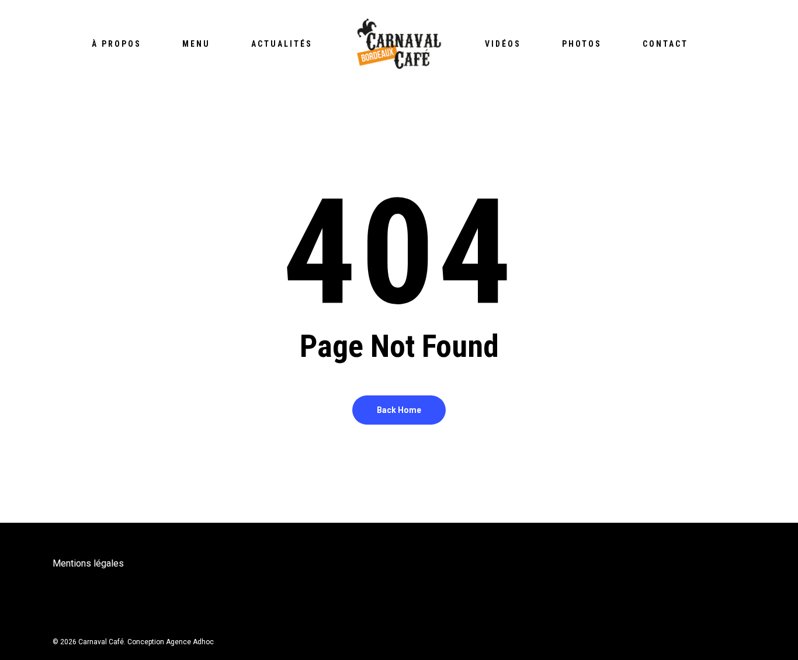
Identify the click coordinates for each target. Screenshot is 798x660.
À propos (116, 44)
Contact (665, 44)
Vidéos (503, 44)
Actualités (282, 44)
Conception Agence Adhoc (170, 642)
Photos (582, 44)
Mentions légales (88, 563)
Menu (196, 44)
